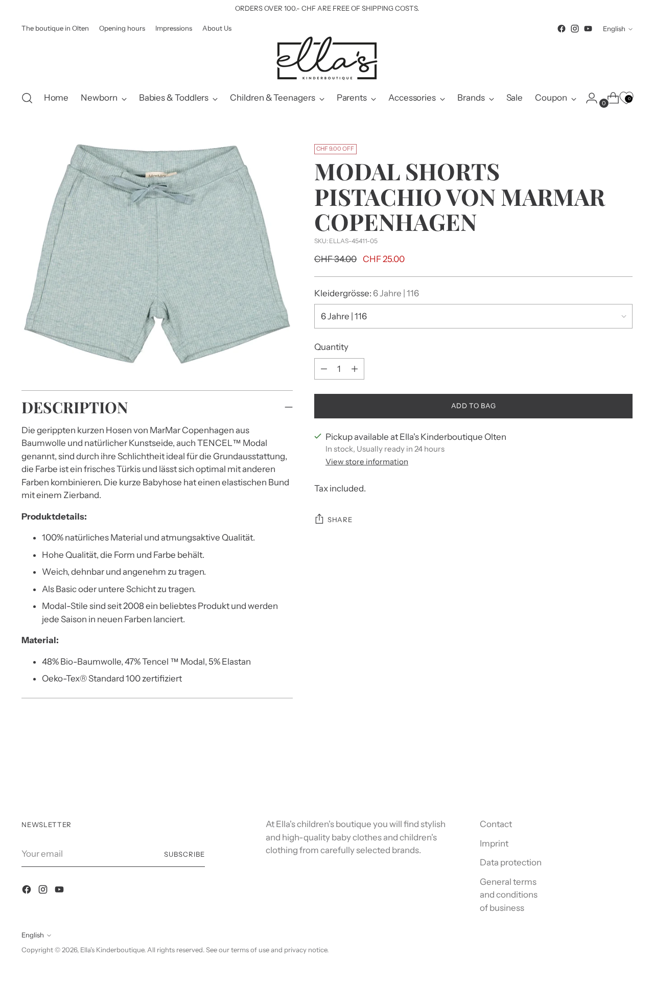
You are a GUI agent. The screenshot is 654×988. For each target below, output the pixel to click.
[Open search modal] (27, 98)
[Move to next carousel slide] (624, 774)
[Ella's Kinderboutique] (327, 58)
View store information (366, 461)
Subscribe (184, 854)
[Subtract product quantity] (354, 369)
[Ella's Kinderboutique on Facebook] (561, 28)
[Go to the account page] (587, 98)
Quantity (331, 347)
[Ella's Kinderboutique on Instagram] (574, 28)
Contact (496, 824)
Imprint (494, 843)
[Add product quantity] (324, 369)
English (614, 29)
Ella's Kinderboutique (112, 950)
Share (340, 519)
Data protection (511, 862)
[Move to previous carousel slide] (600, 774)
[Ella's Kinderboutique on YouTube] (588, 28)
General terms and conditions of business (509, 895)
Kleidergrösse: (366, 293)
